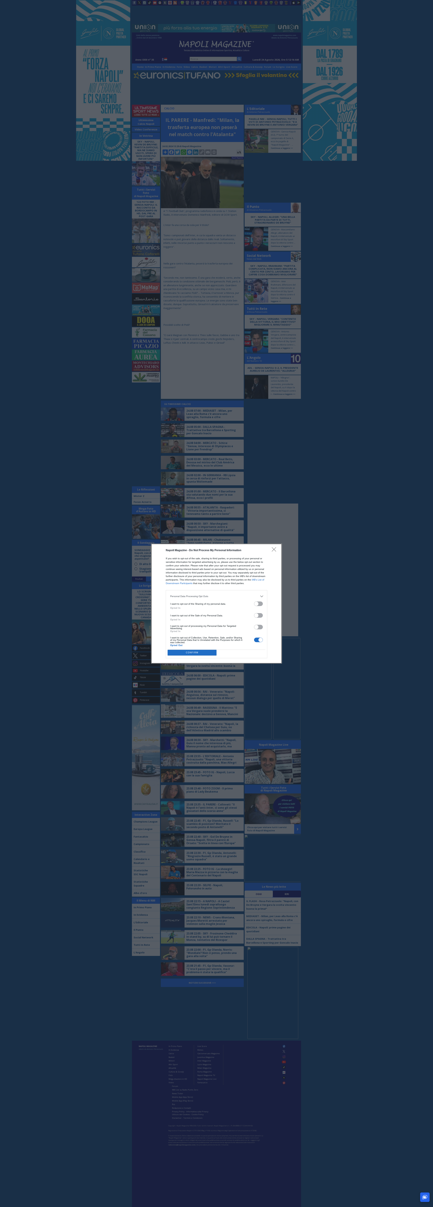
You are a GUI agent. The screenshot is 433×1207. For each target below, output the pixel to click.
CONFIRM (192, 652)
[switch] (258, 603)
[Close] (275, 550)
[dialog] (216, 603)
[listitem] (216, 596)
